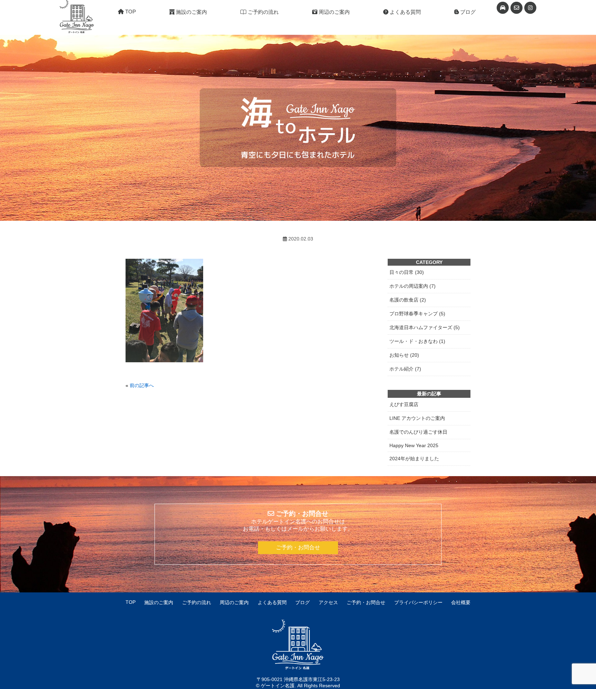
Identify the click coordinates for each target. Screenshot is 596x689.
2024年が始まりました (414, 458)
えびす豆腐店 (403, 404)
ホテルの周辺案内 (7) (412, 286)
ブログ (467, 12)
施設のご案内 (191, 12)
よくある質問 (404, 12)
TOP (130, 11)
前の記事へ (142, 385)
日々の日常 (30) (406, 272)
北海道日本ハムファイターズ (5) (424, 327)
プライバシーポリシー (418, 602)
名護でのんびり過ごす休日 (418, 432)
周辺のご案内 (333, 12)
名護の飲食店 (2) (407, 300)
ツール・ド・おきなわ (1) (417, 341)
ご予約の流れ (262, 12)
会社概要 (460, 602)
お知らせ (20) (404, 355)
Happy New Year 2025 (413, 445)
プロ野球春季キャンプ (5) (417, 313)
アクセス (328, 602)
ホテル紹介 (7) (405, 369)
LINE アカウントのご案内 (417, 418)
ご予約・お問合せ (298, 547)
